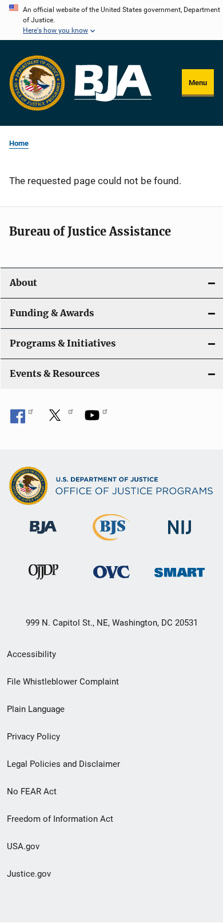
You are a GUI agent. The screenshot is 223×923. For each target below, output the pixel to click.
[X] (58, 419)
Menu (198, 82)
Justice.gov (29, 874)
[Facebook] (21, 419)
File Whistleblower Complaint (63, 682)
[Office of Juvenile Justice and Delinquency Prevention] (43, 581)
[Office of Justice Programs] (37, 83)
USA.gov (23, 846)
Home (19, 143)
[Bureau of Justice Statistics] (111, 542)
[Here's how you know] (111, 20)
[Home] (113, 83)
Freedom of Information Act (60, 819)
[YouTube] (96, 419)
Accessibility (31, 654)
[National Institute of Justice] (179, 536)
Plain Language (36, 709)
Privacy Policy (33, 736)
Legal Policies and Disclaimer (63, 764)
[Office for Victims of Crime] (111, 580)
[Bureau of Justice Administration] (43, 535)
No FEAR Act (32, 791)
